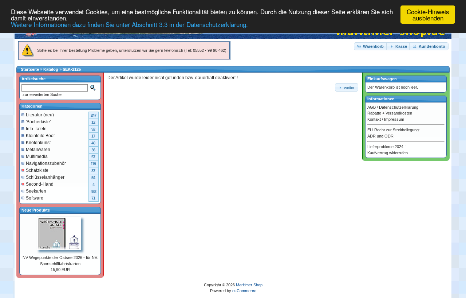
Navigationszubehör (46, 163)
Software (34, 198)
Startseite (30, 69)
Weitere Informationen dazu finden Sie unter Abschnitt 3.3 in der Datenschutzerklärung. (129, 24)
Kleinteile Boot (40, 135)
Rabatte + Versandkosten (389, 113)
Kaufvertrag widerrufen (387, 153)
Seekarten (36, 191)
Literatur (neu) (40, 114)
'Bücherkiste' (38, 121)
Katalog (50, 69)
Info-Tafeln (36, 128)
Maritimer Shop (249, 285)
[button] (370, 46)
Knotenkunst (38, 142)
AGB (371, 107)
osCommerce (244, 291)
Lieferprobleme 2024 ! (386, 146)
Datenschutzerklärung (398, 107)
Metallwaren (38, 149)
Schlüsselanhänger (45, 177)
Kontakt (374, 119)
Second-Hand (40, 184)
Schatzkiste (37, 170)
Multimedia (37, 156)
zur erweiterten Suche (41, 94)
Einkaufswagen (382, 79)
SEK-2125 (72, 69)
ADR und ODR (380, 136)
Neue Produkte (35, 210)
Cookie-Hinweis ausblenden (428, 14)
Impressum (394, 119)
